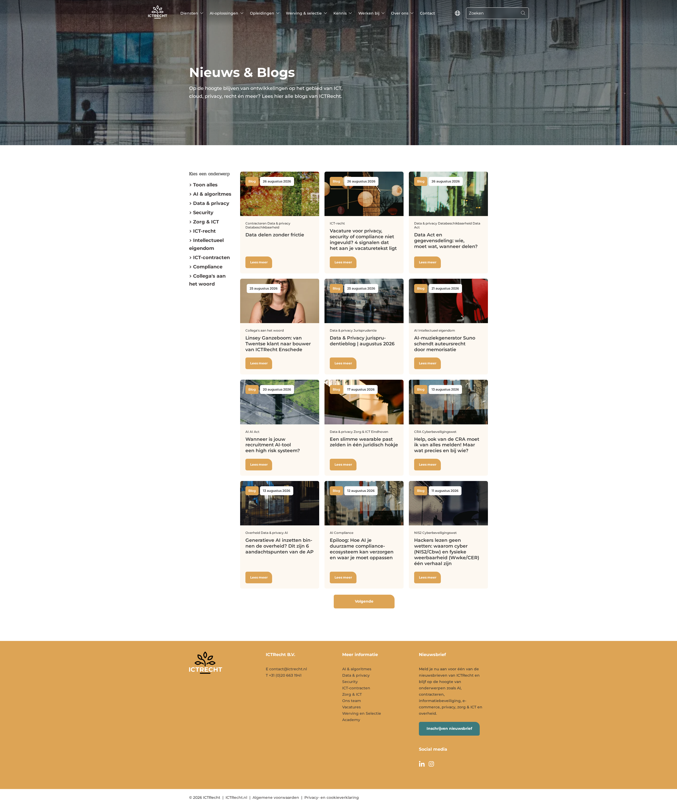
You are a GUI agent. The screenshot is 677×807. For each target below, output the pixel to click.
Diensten (189, 13)
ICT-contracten (356, 688)
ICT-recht (204, 231)
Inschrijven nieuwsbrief (449, 728)
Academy (351, 719)
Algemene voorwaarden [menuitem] (276, 797)
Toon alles (205, 185)
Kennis (340, 13)
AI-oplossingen (224, 13)
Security (203, 212)
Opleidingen (262, 13)
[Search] (523, 13)
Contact (427, 13)
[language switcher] (457, 13)
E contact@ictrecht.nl (286, 669)
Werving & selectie (304, 13)
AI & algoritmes (212, 194)
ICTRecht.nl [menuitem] (236, 797)
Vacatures (351, 707)
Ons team (351, 700)
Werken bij (368, 13)
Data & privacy (211, 203)
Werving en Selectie (361, 713)
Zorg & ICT (206, 222)
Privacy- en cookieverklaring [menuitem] (331, 797)
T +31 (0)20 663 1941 (283, 675)
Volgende (364, 601)
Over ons (399, 13)
